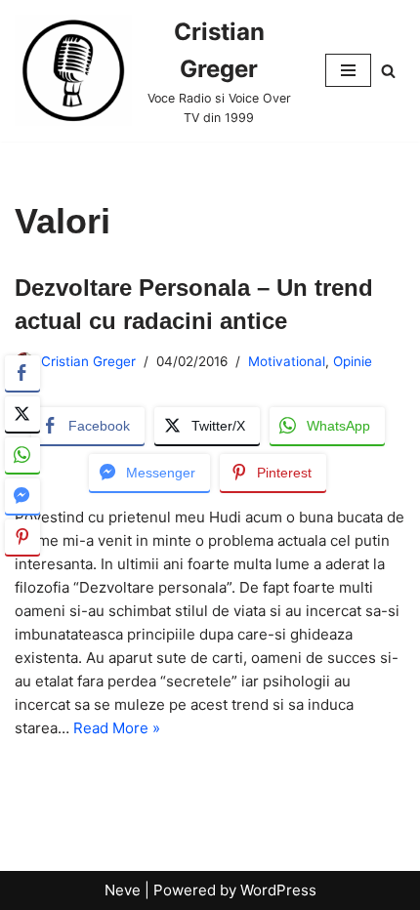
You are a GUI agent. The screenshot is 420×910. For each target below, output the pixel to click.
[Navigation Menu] (348, 70)
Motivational (286, 361)
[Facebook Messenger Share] (22, 496)
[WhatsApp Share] (22, 455)
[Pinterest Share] (22, 537)
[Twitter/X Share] (22, 414)
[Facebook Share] (22, 373)
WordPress (278, 890)
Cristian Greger (88, 361)
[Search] (388, 70)
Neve (123, 890)
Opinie (352, 361)
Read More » (116, 728)
